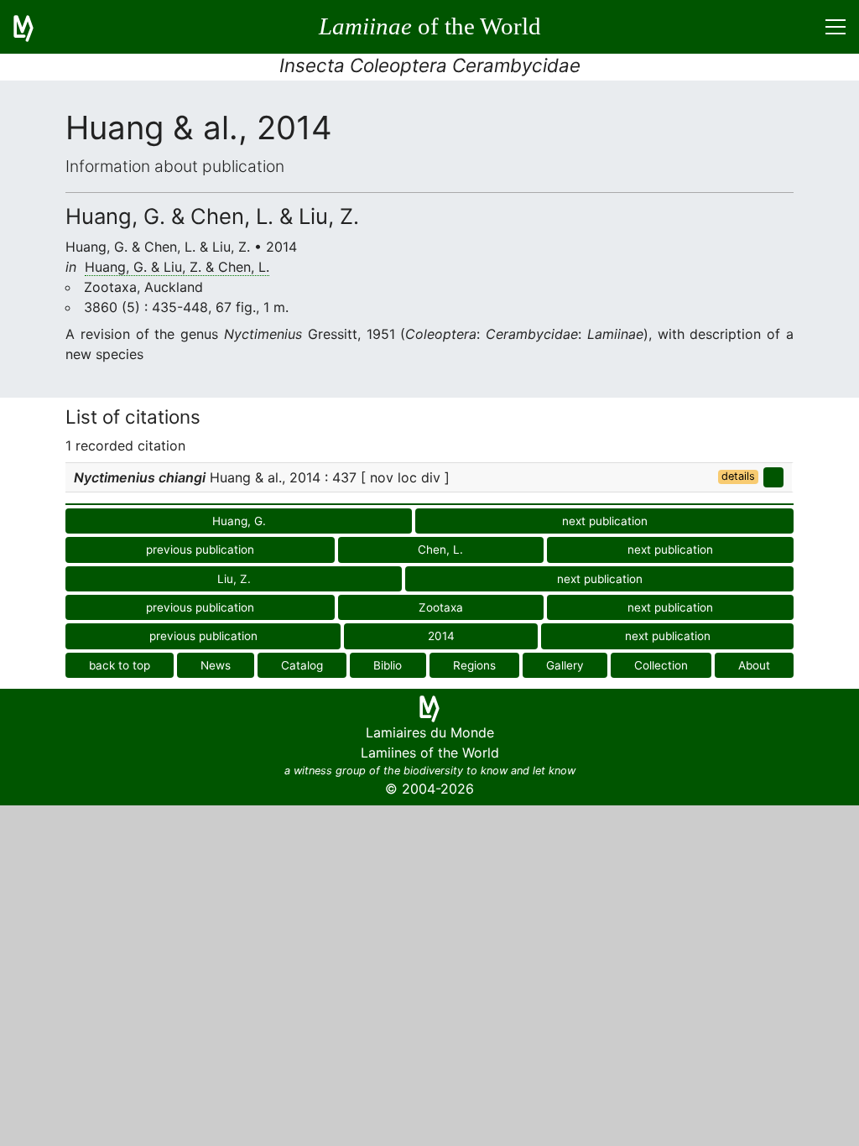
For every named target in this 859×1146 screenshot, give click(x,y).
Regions (474, 665)
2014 (441, 636)
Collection (661, 665)
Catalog (302, 665)
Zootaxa (441, 607)
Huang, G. (239, 521)
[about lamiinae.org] (33, 27)
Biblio (387, 665)
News (215, 665)
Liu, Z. (234, 579)
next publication (605, 521)
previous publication (200, 549)
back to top (119, 665)
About (754, 665)
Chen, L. (440, 549)
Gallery (565, 665)
